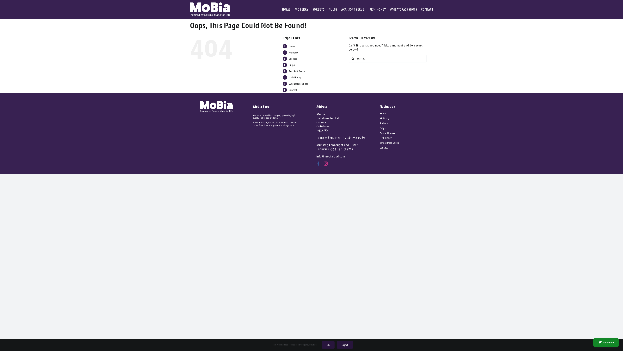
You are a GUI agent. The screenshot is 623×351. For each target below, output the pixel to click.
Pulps (292, 64)
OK (328, 344)
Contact (293, 89)
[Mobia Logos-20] (210, 4)
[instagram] (326, 164)
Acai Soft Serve (297, 71)
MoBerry (293, 52)
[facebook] (318, 164)
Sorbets (293, 58)
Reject (345, 344)
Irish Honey (295, 77)
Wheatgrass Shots (298, 83)
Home (292, 46)
